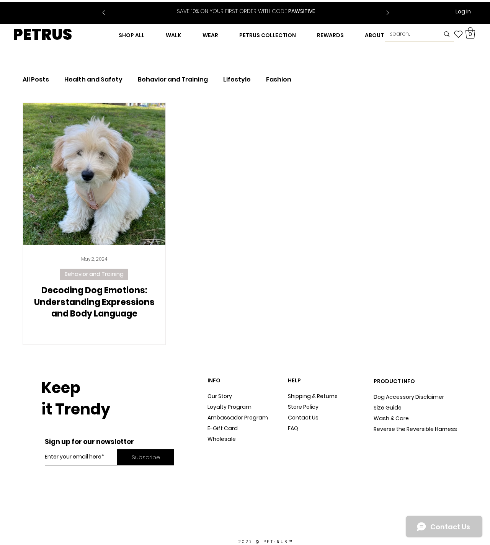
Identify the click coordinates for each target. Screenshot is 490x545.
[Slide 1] (241, 7)
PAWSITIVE (246, 11)
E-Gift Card (222, 428)
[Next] (387, 13)
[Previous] (103, 13)
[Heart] (458, 34)
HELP (294, 380)
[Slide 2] (251, 7)
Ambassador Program (237, 417)
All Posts (36, 79)
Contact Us (303, 417)
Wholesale (221, 439)
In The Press (223, 460)
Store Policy (303, 407)
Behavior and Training (173, 79)
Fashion (278, 79)
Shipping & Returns (313, 396)
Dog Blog (219, 450)
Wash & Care (391, 418)
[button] (470, 33)
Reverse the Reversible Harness (415, 429)
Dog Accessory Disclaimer (409, 397)
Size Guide (388, 407)
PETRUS (42, 34)
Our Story (219, 396)
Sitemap (299, 439)
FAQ (293, 428)
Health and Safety (93, 79)
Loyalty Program (229, 407)
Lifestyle (237, 79)
